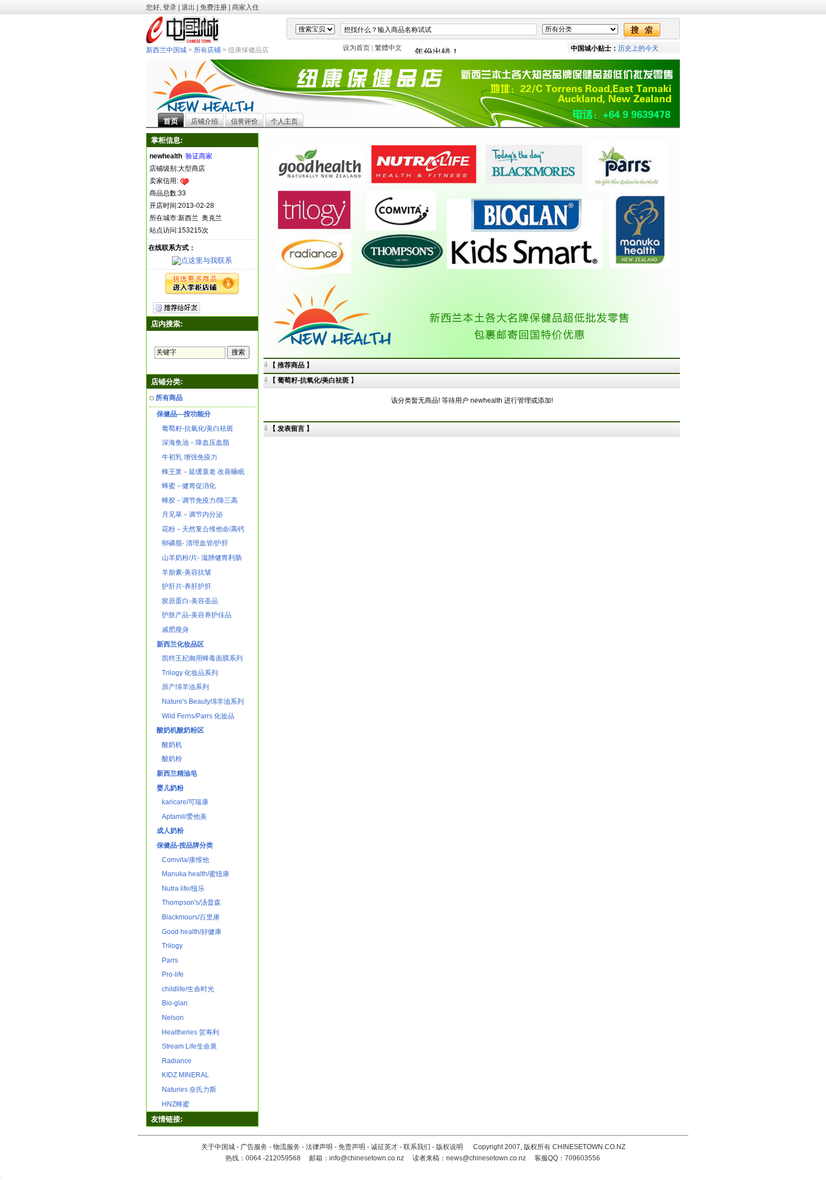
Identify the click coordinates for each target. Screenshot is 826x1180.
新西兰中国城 (166, 50)
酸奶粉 (169, 759)
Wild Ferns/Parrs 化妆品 (195, 716)
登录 (169, 7)
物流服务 (286, 1147)
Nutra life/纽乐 (181, 888)
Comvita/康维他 (183, 860)
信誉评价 (244, 121)
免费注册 (213, 7)
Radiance (174, 1061)
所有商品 (169, 398)
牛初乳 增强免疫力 (187, 457)
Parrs (167, 960)
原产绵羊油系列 (183, 687)
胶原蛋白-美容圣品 (187, 601)
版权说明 (449, 1147)
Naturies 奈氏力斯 (186, 1090)
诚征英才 (384, 1147)
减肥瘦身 (173, 630)
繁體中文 (388, 48)
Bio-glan (172, 1003)
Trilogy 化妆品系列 (187, 673)
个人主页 (284, 121)
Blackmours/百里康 (188, 917)
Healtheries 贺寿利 (188, 1032)
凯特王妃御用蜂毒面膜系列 (200, 658)
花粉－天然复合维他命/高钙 (200, 529)
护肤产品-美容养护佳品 (194, 615)
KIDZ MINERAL (183, 1075)
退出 (188, 7)
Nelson (170, 1018)
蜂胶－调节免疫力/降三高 (197, 500)
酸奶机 (169, 745)
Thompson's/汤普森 (189, 902)
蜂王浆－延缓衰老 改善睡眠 (200, 472)
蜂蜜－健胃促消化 (186, 486)
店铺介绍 (204, 121)
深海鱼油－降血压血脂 (193, 443)
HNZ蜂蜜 (173, 1104)
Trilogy (170, 946)
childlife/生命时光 (185, 989)
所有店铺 (207, 50)
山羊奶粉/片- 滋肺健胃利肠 (199, 558)
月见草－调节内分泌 (190, 514)
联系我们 (416, 1147)
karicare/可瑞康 (182, 802)
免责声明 (351, 1147)
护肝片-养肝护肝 (184, 586)
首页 (171, 121)
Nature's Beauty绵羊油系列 (200, 701)
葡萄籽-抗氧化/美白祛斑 (195, 428)
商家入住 (245, 7)
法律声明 (319, 1147)
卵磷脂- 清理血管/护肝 (192, 543)
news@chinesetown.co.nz (486, 1158)
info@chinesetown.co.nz (366, 1158)
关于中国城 (218, 1147)
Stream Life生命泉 (187, 1046)
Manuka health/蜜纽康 (193, 874)
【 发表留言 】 (291, 428)
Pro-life (170, 974)
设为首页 (356, 48)
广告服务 (253, 1147)
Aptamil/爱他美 (182, 817)
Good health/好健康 (189, 932)
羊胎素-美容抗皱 (184, 572)
